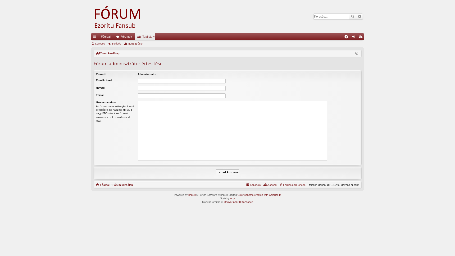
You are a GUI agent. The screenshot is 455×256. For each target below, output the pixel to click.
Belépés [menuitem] (354, 37)
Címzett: (101, 74)
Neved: (100, 87)
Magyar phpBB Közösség (238, 202)
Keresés (352, 16)
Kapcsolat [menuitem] (255, 184)
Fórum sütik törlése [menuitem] (294, 184)
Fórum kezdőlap (123, 184)
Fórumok (126, 36)
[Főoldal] (124, 16)
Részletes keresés (359, 16)
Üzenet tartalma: (106, 102)
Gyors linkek (95, 37)
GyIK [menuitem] (348, 37)
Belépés (116, 43)
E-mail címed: (104, 80)
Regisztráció (135, 43)
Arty (232, 198)
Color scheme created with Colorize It (259, 194)
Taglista (147, 36)
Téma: (100, 95)
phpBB (192, 194)
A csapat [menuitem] (272, 184)
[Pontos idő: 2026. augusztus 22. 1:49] (356, 53)
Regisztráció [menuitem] (361, 37)
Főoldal (106, 36)
